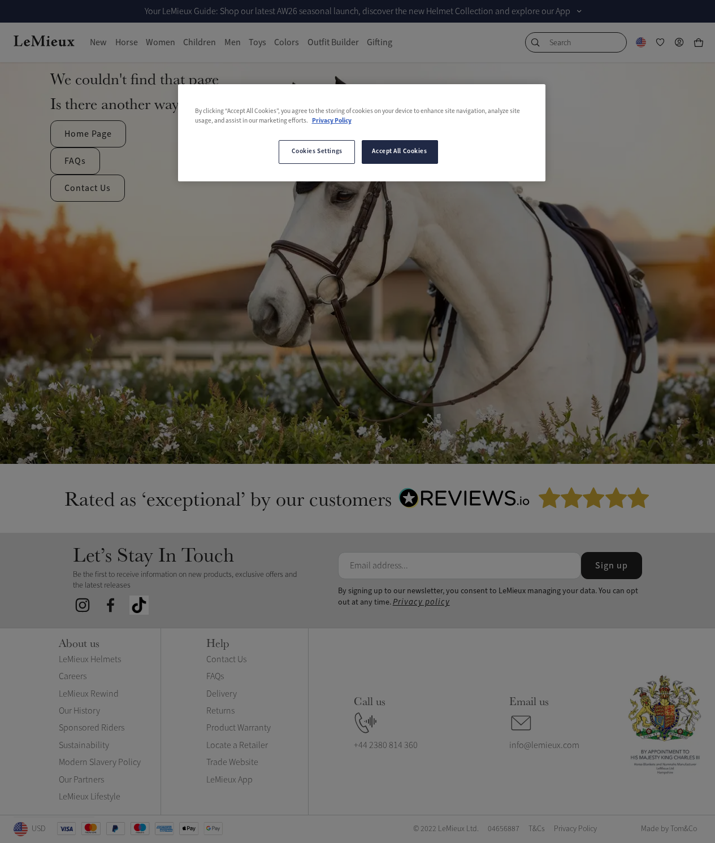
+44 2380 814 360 (386, 745)
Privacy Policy (332, 120)
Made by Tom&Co (669, 828)
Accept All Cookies (399, 151)
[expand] (579, 11)
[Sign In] (679, 42)
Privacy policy (421, 602)
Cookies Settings (317, 151)
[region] (361, 132)
